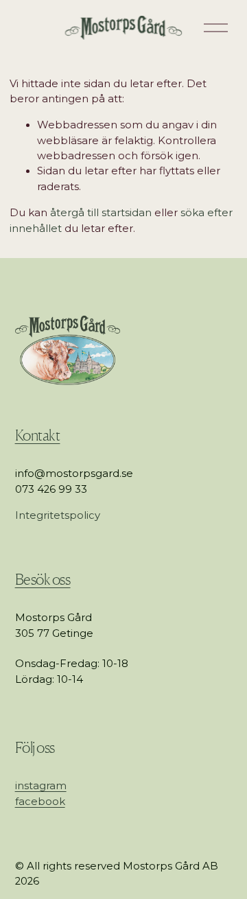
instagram (41, 786)
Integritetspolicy (57, 515)
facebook (40, 801)
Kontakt (37, 435)
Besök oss (43, 579)
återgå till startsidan (101, 213)
